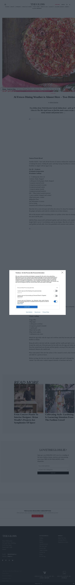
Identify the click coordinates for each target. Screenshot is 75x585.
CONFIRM (27, 307)
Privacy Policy (46, 312)
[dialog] (37, 292)
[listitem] (37, 287)
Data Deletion (29, 312)
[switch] (56, 291)
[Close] (62, 273)
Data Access (37, 312)
